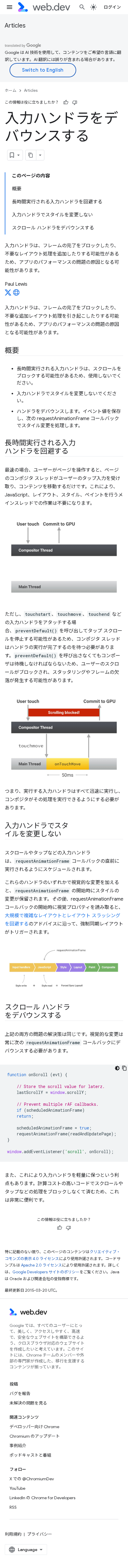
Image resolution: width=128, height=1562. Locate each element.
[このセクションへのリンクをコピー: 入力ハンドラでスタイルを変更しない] (66, 834)
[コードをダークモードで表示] (117, 1068)
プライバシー (39, 1534)
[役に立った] (65, 102)
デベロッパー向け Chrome (34, 1426)
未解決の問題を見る (28, 1403)
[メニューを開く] (9, 7)
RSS (13, 1507)
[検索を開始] (82, 7)
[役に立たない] (74, 102)
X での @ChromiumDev (32, 1478)
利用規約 (13, 1534)
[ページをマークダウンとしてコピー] (31, 155)
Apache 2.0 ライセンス (41, 1265)
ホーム (10, 90)
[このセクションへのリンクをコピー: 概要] (24, 351)
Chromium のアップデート (35, 1436)
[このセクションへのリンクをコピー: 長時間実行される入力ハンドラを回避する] (73, 451)
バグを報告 (20, 1393)
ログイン (112, 7)
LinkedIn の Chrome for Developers (42, 1497)
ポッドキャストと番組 (30, 1455)
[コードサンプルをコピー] (124, 1068)
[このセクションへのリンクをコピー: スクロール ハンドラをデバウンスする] (66, 1016)
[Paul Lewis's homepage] (16, 294)
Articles (15, 25)
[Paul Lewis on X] (8, 294)
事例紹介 (18, 1445)
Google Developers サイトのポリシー (46, 1272)
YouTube (17, 1488)
